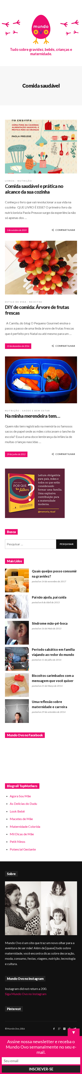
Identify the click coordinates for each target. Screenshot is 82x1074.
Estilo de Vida (15, 302)
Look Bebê (17, 811)
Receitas (35, 302)
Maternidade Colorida (25, 826)
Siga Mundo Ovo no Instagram (25, 994)
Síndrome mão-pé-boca (49, 623)
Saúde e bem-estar (36, 410)
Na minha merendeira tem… (32, 416)
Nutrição (25, 181)
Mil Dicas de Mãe (22, 834)
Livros (10, 181)
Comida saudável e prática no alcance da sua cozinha (34, 189)
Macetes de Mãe (21, 819)
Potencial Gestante (23, 849)
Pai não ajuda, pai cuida (49, 597)
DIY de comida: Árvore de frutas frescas (37, 310)
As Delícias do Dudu (23, 803)
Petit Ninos (17, 841)
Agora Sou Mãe (20, 796)
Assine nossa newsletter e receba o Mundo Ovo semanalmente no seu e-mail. (41, 1047)
